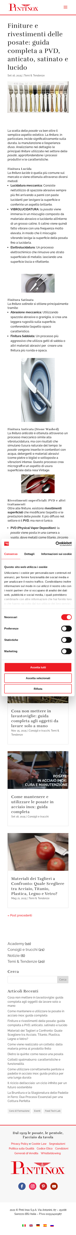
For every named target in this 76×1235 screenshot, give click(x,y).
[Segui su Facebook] (22, 1186)
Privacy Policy (19, 1143)
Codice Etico (45, 1148)
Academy (16, 944)
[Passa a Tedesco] (38, 1225)
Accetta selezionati (38, 678)
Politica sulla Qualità (21, 1148)
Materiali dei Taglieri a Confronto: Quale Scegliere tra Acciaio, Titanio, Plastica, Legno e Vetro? (37, 886)
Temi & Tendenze (34, 75)
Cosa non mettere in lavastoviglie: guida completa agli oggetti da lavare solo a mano (34, 718)
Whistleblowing (51, 1153)
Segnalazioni (57, 1143)
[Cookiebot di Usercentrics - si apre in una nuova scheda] (55, 543)
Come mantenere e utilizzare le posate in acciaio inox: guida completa (32, 804)
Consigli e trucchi (39, 730)
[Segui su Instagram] (32, 1186)
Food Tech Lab (52, 1111)
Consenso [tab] (11, 553)
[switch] (66, 629)
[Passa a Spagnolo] (45, 1225)
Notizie (14, 955)
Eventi (37, 1111)
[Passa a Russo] (52, 1225)
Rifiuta (38, 688)
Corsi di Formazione (19, 1111)
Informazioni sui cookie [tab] (56, 553)
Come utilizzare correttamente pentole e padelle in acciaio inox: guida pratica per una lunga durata (36, 1073)
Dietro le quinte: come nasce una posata (35, 1054)
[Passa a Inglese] (30, 1225)
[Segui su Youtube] (54, 1186)
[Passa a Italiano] (23, 1225)
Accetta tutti (38, 667)
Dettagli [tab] (29, 553)
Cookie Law (39, 1143)
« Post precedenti (20, 915)
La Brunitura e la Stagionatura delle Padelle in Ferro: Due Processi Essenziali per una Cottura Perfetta (38, 1097)
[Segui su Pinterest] (43, 1186)
